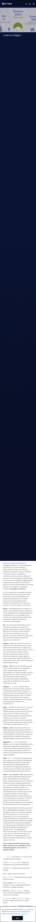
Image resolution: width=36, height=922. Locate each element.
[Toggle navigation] (34, 4)
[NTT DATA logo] (7, 4)
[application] (18, 914)
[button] (27, 4)
